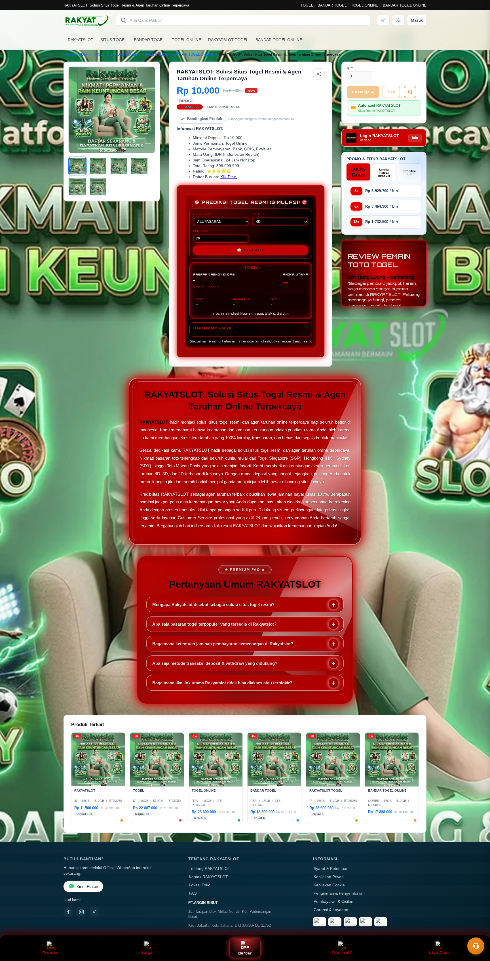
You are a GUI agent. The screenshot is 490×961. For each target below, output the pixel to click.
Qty (350, 68)
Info (415, 138)
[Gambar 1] (77, 166)
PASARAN (202, 213)
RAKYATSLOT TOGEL (228, 39)
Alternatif (342, 953)
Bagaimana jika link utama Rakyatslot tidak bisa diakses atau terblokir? (222, 682)
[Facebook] (68, 912)
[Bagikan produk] (319, 74)
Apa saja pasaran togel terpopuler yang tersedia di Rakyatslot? (214, 624)
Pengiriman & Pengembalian (339, 893)
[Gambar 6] (98, 187)
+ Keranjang (363, 92)
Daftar (245, 953)
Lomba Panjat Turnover (383, 172)
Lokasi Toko (199, 885)
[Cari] (123, 20)
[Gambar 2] (98, 166)
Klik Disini (228, 177)
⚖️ (398, 20)
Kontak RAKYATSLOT (208, 877)
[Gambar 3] (119, 166)
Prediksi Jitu (410, 172)
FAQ (193, 893)
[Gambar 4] (139, 166)
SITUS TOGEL (113, 39)
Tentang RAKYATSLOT (209, 869)
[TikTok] (94, 912)
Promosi (51, 953)
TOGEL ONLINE (364, 5)
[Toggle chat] (475, 945)
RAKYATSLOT (80, 39)
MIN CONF (202, 230)
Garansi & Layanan (331, 910)
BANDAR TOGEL (332, 5)
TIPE (256, 213)
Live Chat (439, 953)
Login (148, 953)
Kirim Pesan (87, 886)
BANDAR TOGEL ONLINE (404, 5)
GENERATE (250, 250)
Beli (391, 92)
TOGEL (307, 5)
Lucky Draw (358, 172)
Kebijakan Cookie (329, 885)
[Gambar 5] (77, 187)
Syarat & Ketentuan (331, 869)
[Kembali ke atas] (477, 932)
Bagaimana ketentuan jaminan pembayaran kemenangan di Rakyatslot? (222, 643)
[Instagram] (81, 912)
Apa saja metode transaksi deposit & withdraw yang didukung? (214, 663)
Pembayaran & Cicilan (333, 901)
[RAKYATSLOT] (86, 20)
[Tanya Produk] (410, 92)
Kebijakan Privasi (329, 877)
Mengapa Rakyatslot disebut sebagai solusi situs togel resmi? (213, 604)
